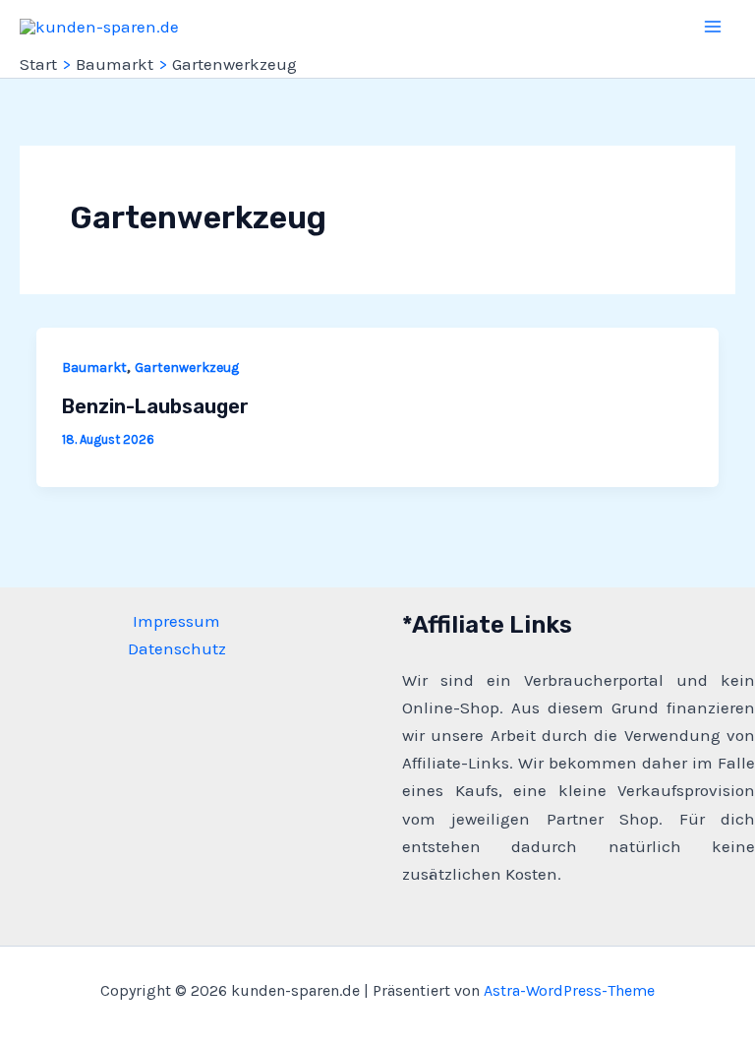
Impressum (176, 621)
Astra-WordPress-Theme (569, 990)
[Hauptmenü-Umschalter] (713, 26)
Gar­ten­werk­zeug (187, 367)
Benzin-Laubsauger (155, 406)
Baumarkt (94, 367)
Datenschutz (177, 648)
